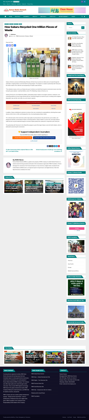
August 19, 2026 (52, 359)
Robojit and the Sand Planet (38, 393)
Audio (73, 16)
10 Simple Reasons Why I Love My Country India (13, 357)
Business (26, 16)
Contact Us (24, 4)
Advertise (19, 4)
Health (35, 16)
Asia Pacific (71, 264)
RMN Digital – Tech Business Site (39, 380)
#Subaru (27, 36)
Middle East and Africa (73, 270)
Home (4, 4)
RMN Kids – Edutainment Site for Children (41, 389)
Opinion (16, 353)
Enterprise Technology (56, 183)
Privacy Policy (30, 4)
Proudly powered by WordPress (9, 417)
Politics (17, 16)
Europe (69, 267)
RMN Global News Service (37, 373)
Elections (54, 351)
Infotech (43, 16)
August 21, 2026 (31, 359)
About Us (8, 4)
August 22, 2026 (11, 359)
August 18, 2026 (72, 359)
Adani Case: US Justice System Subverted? (11, 188)
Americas (48, 183)
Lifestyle (52, 16)
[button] (82, 16)
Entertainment (63, 16)
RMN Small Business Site (37, 386)
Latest (12, 353)
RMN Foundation (35, 396)
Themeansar (27, 417)
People (78, 351)
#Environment (21, 36)
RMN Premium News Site (37, 383)
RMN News (13, 34)
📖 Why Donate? (33, 140)
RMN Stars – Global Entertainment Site (40, 377)
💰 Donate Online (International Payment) (44, 137)
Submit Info (13, 4)
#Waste (31, 36)
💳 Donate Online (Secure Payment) (22, 137)
